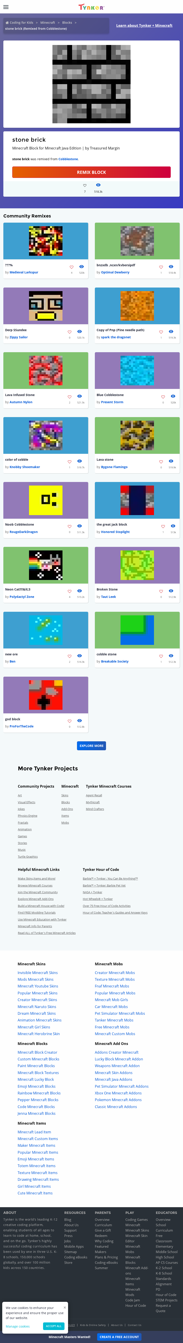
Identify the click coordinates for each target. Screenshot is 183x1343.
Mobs (65, 823)
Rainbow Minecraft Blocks (39, 1093)
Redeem (101, 1235)
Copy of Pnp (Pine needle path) (120, 330)
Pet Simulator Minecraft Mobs (120, 1013)
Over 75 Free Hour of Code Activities (107, 906)
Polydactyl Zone (22, 597)
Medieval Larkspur (24, 272)
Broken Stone (107, 589)
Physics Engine (27, 816)
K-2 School (164, 1268)
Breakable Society (115, 661)
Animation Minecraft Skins (40, 1020)
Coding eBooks (75, 1257)
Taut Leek (108, 597)
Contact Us (134, 1325)
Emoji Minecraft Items (36, 1159)
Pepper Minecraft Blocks (38, 1099)
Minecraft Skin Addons (114, 1072)
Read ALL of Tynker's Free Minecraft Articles (47, 933)
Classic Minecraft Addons (116, 1106)
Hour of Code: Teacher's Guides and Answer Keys (115, 912)
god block (12, 719)
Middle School (167, 1251)
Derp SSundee (16, 330)
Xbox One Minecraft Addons (118, 1093)
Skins (64, 795)
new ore (11, 654)
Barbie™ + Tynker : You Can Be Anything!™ (110, 878)
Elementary (164, 1246)
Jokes (21, 809)
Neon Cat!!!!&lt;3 (17, 589)
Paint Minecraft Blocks (36, 1065)
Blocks (67, 22)
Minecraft (47, 22)
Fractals (23, 823)
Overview (102, 1219)
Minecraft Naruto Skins (37, 1006)
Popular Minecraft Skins (38, 993)
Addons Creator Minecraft (117, 1052)
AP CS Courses (167, 1262)
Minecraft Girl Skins (34, 1027)
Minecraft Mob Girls (111, 999)
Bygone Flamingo (114, 467)
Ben (12, 661)
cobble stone (106, 654)
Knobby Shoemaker (25, 467)
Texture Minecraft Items (38, 1172)
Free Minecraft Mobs (112, 1027)
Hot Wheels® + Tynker (98, 899)
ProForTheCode (21, 726)
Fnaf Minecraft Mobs (112, 986)
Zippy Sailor (19, 337)
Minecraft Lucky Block (36, 1079)
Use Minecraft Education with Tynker (42, 919)
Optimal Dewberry (115, 272)
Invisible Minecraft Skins (38, 972)
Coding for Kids (21, 22)
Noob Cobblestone (19, 524)
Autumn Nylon (21, 402)
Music (22, 850)
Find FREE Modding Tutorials (37, 912)
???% (9, 265)
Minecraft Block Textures (38, 1072)
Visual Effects (26, 802)
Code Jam (132, 1300)
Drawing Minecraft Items (38, 1179)
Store (68, 1262)
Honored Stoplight (115, 532)
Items (65, 816)
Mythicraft (93, 802)
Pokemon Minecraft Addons (118, 1099)
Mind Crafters (95, 809)
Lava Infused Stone (20, 395)
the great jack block (112, 524)
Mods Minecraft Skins (36, 979)
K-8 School (164, 1273)
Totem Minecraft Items (37, 1165)
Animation (25, 829)
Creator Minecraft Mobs (115, 972)
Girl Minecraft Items (34, 1186)
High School (165, 1257)
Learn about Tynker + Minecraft (144, 25)
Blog (67, 1219)
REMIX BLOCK (91, 172)
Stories (22, 843)
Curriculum (103, 1225)
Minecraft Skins (137, 1230)
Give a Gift (103, 1230)
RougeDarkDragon (24, 532)
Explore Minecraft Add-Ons (36, 899)
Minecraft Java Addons (113, 1079)
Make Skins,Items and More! (36, 878)
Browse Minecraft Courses (35, 885)
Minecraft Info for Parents (35, 926)
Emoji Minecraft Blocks (37, 1086)
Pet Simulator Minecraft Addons (122, 1086)
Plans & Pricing (106, 1257)
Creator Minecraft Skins (37, 999)
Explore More (92, 746)
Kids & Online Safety (93, 1325)
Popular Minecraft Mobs (115, 993)
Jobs (67, 1241)
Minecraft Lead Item (34, 1132)
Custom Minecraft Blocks (38, 1059)
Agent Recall (94, 795)
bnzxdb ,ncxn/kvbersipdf (116, 265)
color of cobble (16, 459)
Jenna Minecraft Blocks (37, 1113)
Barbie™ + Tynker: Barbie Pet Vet (104, 885)
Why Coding (104, 1241)
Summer (101, 1268)
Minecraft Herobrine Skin (39, 1033)
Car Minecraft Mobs (111, 1006)
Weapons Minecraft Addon (117, 1065)
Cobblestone (68, 159)
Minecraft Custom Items (38, 1138)
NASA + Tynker (92, 892)
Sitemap (70, 1251)
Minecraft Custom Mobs (115, 1033)
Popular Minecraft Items (38, 1152)
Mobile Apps (74, 1246)
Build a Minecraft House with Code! (41, 906)
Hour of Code (135, 1305)
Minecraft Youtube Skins (38, 986)
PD (158, 1289)
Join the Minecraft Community (38, 892)
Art (20, 795)
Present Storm (112, 402)
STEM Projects (166, 1300)
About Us (71, 1225)
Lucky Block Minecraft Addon (119, 1059)
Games (22, 836)
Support (70, 1230)
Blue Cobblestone (110, 395)
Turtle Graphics (28, 857)
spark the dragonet (116, 337)
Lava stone (105, 459)
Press (68, 1235)
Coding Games (136, 1219)
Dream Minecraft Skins (37, 1013)
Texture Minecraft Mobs (115, 979)
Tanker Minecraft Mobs (114, 1020)
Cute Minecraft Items (35, 1193)
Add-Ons (67, 809)
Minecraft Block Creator (37, 1052)
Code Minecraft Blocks (36, 1106)
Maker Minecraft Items (36, 1145)
